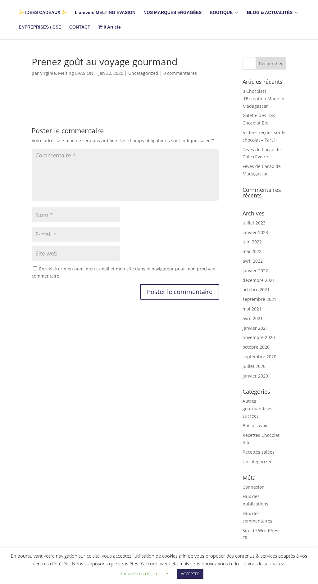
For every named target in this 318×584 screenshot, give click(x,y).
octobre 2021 (256, 289)
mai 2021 (252, 309)
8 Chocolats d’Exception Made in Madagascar (263, 98)
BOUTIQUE (221, 12)
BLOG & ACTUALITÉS (270, 12)
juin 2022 (252, 242)
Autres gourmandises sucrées (257, 408)
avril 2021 (253, 318)
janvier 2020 (255, 376)
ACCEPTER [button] (190, 574)
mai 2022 (252, 251)
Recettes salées (259, 452)
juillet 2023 (254, 223)
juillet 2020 (254, 366)
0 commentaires (180, 73)
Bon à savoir (255, 425)
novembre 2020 (259, 337)
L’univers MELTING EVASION (105, 12)
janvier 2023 (255, 232)
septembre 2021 (259, 299)
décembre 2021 (259, 280)
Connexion (254, 487)
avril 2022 (253, 261)
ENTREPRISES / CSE (40, 27)
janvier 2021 (255, 328)
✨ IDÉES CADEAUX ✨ (43, 12)
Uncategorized (143, 73)
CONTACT (79, 27)
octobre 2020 (256, 347)
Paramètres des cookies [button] (144, 573)
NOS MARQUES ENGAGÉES (172, 12)
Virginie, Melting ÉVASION (66, 73)
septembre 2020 (259, 357)
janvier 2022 (255, 271)
